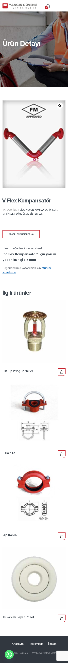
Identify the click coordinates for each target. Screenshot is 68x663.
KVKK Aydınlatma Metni (44, 653)
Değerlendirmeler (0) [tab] (21, 234)
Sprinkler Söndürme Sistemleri (22, 213)
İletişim (52, 643)
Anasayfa (18, 643)
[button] (60, 106)
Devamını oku (62, 372)
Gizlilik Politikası (19, 653)
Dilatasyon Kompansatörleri (38, 209)
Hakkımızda (36, 643)
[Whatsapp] (9, 654)
